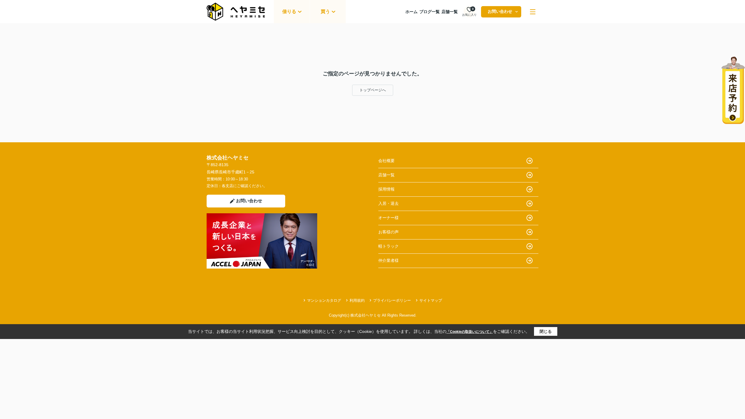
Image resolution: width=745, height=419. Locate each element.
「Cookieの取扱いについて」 (469, 332)
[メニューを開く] (532, 11)
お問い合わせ (500, 11)
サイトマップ (430, 300)
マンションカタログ (324, 300)
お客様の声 (388, 232)
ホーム (411, 11)
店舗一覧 (449, 11)
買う (325, 11)
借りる (289, 11)
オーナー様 (388, 217)
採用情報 (386, 189)
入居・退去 (388, 203)
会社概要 (386, 160)
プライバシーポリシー (392, 300)
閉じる (546, 331)
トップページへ (372, 90)
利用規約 (357, 300)
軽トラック (388, 246)
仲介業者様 (388, 260)
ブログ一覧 (429, 11)
